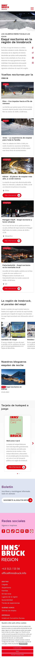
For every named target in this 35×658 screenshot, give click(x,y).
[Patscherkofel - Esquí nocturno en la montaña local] (17, 254)
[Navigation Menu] (32, 9)
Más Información (10, 195)
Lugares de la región (10, 597)
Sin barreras (6, 594)
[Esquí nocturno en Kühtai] (13, 381)
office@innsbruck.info (14, 573)
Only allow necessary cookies (17, 654)
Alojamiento (6, 588)
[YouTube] (17, 531)
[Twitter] (27, 531)
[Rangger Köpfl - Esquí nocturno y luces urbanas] (17, 208)
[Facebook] (3, 531)
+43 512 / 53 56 (11, 568)
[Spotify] (31, 531)
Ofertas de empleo (9, 611)
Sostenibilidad (7, 600)
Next (32, 443)
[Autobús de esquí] (13, 335)
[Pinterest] (22, 531)
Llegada (5, 584)
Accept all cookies (17, 647)
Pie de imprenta (23, 643)
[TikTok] (13, 531)
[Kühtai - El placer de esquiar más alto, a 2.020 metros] (17, 165)
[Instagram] (8, 531)
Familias (5, 591)
